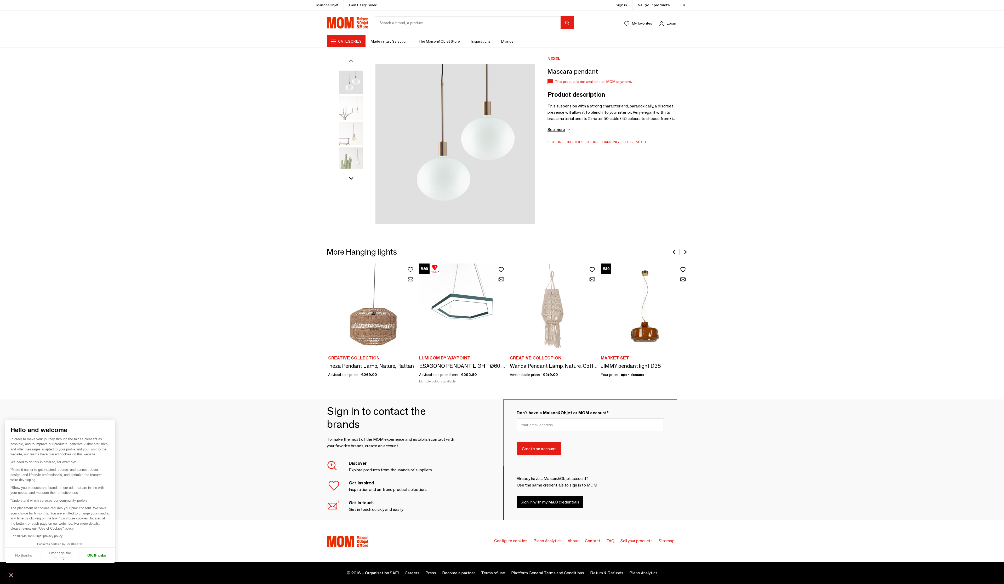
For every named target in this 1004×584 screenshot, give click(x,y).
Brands (507, 41)
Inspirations (480, 41)
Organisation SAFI (382, 572)
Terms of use (493, 572)
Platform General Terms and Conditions (547, 572)
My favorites (642, 23)
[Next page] (685, 252)
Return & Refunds (606, 572)
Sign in (621, 5)
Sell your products (654, 5)
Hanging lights (617, 142)
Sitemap (667, 540)
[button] (11, 575)
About (573, 540)
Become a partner (458, 572)
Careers (412, 572)
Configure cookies (510, 540)
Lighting (555, 142)
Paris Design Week (363, 5)
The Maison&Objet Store (439, 41)
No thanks (23, 555)
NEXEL (641, 142)
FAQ (610, 540)
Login (671, 23)
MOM (348, 23)
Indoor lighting (583, 142)
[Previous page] (674, 252)
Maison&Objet (327, 5)
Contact (592, 540)
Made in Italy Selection (389, 41)
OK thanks (96, 555)
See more (556, 129)
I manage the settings (60, 555)
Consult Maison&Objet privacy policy (36, 536)
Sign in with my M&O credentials (550, 502)
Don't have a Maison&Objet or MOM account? (563, 412)
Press (430, 572)
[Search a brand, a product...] (567, 22)
